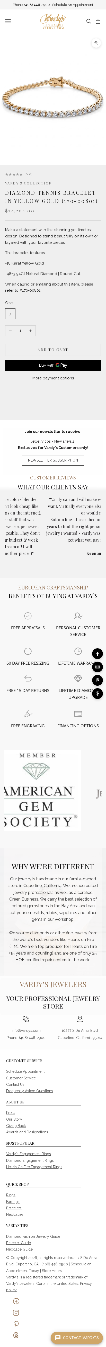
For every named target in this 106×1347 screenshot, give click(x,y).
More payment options (53, 378)
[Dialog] (27, 615)
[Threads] (97, 693)
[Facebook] (97, 653)
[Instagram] (97, 667)
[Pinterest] (97, 680)
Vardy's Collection (28, 183)
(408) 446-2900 (37, 5)
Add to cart (53, 349)
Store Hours (52, 1271)
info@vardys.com (26, 1030)
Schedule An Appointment (72, 5)
